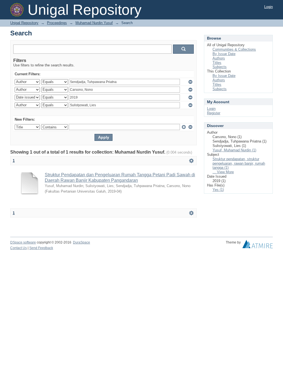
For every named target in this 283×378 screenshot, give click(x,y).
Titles (217, 63)
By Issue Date (224, 54)
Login (268, 7)
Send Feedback (41, 248)
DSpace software (23, 242)
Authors (219, 58)
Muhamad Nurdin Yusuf (94, 23)
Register (213, 113)
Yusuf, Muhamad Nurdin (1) (234, 150)
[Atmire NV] (257, 245)
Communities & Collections (234, 49)
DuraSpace (81, 242)
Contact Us (18, 248)
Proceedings (57, 23)
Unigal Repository (24, 23)
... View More (223, 172)
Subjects (220, 67)
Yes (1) (218, 190)
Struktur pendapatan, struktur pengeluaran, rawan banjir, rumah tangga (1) (239, 163)
